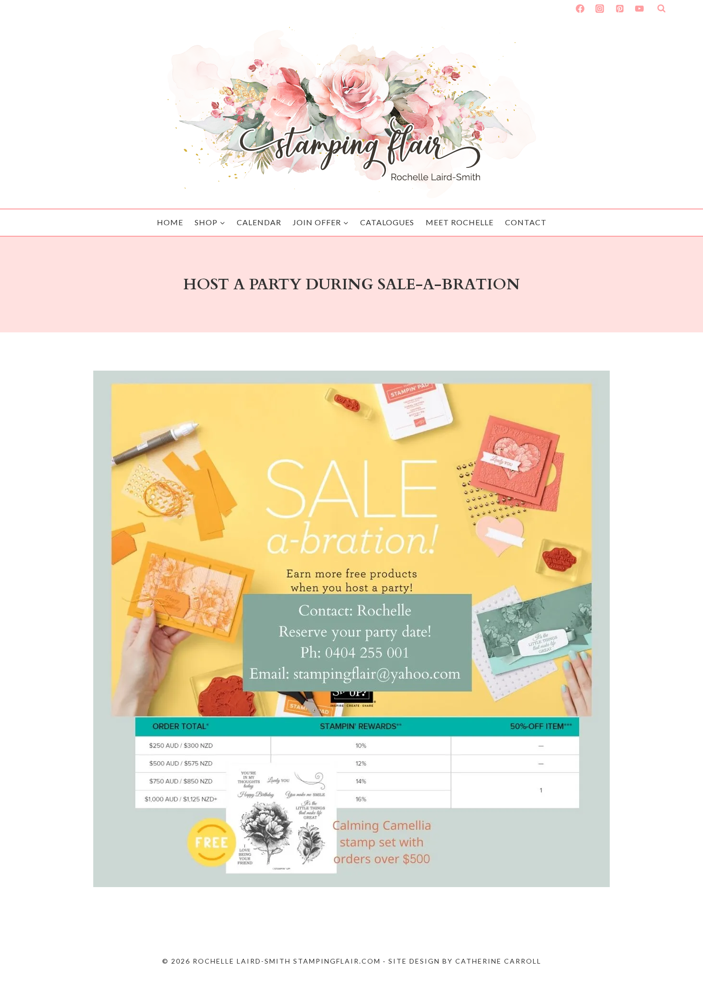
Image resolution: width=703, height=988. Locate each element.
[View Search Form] (661, 8)
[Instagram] (599, 8)
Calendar (259, 222)
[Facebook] (580, 8)
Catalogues (387, 222)
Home (170, 222)
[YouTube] (639, 8)
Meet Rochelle (460, 222)
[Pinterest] (619, 8)
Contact (526, 222)
